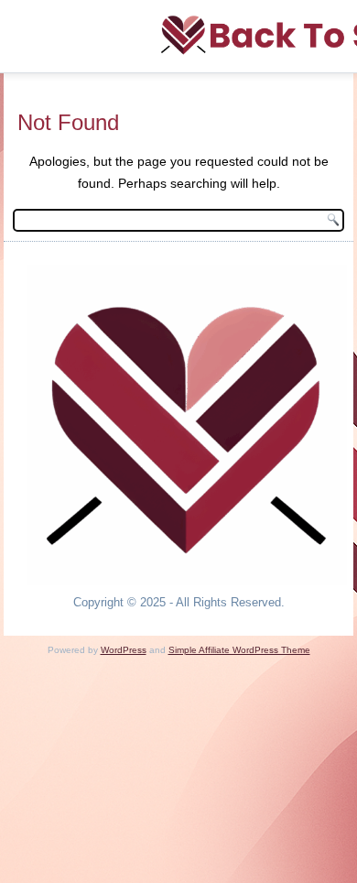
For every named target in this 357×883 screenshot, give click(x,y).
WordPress (123, 650)
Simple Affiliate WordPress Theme (239, 650)
